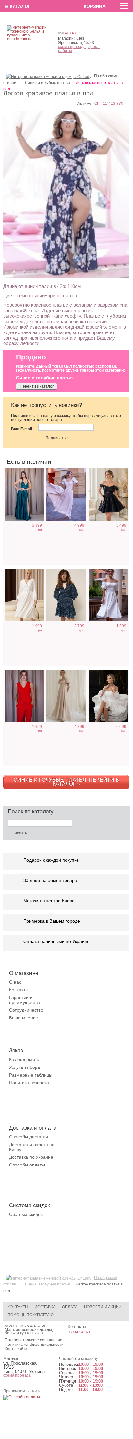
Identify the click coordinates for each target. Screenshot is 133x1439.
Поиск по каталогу (31, 812)
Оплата (69, 1307)
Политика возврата (29, 1082)
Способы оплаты (27, 1164)
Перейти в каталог (36, 386)
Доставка (45, 1307)
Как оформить (24, 1059)
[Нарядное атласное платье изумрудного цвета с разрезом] (24, 494)
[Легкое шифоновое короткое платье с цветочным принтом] (66, 595)
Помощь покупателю (30, 1315)
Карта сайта (16, 1349)
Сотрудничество (26, 1010)
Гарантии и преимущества (24, 1000)
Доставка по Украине (31, 1157)
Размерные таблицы (30, 1074)
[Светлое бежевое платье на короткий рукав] (66, 696)
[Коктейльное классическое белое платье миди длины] (108, 595)
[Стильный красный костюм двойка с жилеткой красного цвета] (24, 696)
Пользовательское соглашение (33, 1340)
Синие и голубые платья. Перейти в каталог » (66, 782)
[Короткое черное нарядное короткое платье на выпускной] (108, 494)
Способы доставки (28, 1136)
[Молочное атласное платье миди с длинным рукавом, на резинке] (24, 595)
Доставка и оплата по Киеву (32, 1147)
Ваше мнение (23, 1017)
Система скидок (26, 1214)
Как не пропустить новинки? (46, 405)
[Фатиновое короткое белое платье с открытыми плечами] (108, 696)
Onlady (37, 1326)
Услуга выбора (24, 1067)
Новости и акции (103, 1307)
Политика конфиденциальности (34, 1344)
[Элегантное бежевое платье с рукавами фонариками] (66, 494)
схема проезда (72, 47)
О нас (15, 982)
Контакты (18, 989)
